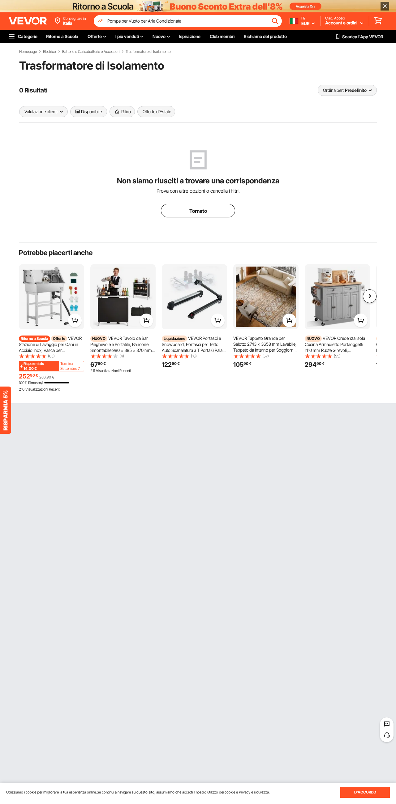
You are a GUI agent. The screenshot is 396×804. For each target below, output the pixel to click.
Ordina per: (333, 90)
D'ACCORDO (365, 792)
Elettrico (49, 51)
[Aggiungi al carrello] (75, 320)
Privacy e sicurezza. (254, 792)
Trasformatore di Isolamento (148, 51)
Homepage (28, 51)
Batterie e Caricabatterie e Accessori (90, 51)
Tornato (198, 211)
